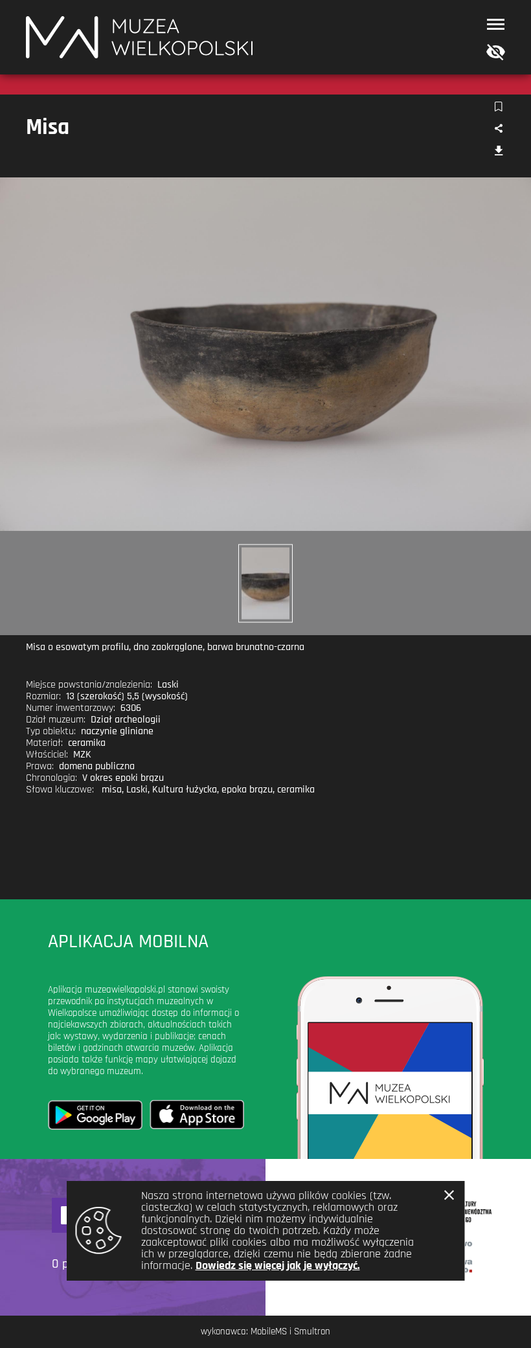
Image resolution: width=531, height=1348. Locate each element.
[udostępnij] (498, 129)
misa (112, 789)
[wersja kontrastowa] (492, 52)
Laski (137, 789)
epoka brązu (247, 789)
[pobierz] (498, 151)
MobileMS (269, 1331)
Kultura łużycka (184, 789)
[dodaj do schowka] (498, 107)
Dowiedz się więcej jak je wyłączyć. (278, 1265)
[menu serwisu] (495, 24)
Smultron (312, 1331)
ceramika (296, 789)
